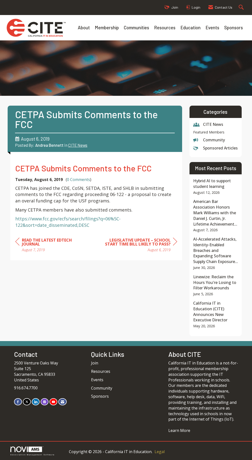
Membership (107, 27)
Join (94, 363)
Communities (136, 27)
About (84, 27)
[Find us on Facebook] (18, 401)
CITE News (77, 145)
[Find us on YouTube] (53, 401)
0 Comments (78, 179)
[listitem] (215, 186)
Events (212, 27)
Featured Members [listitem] (208, 132)
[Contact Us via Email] (62, 401)
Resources (164, 27)
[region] (140, 245)
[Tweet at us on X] (27, 401)
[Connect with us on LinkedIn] (36, 401)
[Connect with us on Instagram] (44, 401)
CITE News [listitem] (213, 124)
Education (190, 27)
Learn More (179, 430)
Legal (160, 451)
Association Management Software (32, 455)
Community (101, 388)
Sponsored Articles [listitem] (220, 148)
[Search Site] (242, 7)
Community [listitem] (214, 140)
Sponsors (233, 27)
